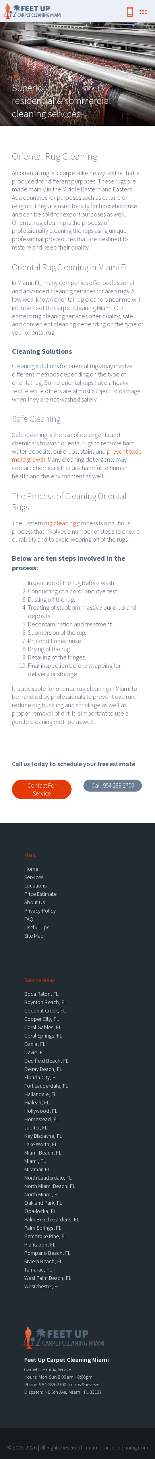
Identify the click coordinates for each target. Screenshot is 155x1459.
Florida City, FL (41, 1077)
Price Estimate (40, 893)
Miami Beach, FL (42, 1152)
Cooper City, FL (41, 1018)
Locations (35, 885)
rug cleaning (60, 523)
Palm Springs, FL (42, 1227)
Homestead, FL (41, 1119)
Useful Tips (36, 927)
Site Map (34, 935)
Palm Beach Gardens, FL (51, 1219)
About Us (34, 902)
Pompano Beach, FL (47, 1252)
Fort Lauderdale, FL (46, 1085)
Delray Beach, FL (43, 1069)
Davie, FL (34, 1052)
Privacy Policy (40, 910)
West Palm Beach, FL (47, 1278)
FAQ (28, 919)
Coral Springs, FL (43, 1035)
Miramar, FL (37, 1169)
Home (31, 868)
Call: (112, 785)
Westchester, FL (42, 1286)
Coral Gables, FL (42, 1027)
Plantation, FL (39, 1244)
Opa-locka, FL (40, 1211)
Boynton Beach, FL (45, 1002)
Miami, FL (35, 1160)
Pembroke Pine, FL (45, 1236)
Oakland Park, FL (43, 1202)
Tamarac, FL (38, 1269)
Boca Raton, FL (41, 993)
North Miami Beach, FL (49, 1186)
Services (33, 877)
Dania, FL (34, 1043)
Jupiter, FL (35, 1127)
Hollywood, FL (40, 1110)
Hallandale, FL (40, 1094)
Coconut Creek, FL (45, 1010)
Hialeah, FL (36, 1102)
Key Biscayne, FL (43, 1135)
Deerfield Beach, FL (46, 1060)
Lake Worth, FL (40, 1144)
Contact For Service (41, 789)
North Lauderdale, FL (48, 1177)
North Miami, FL (42, 1194)
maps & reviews (84, 1384)
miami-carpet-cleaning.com (117, 1447)
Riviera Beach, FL (43, 1261)
